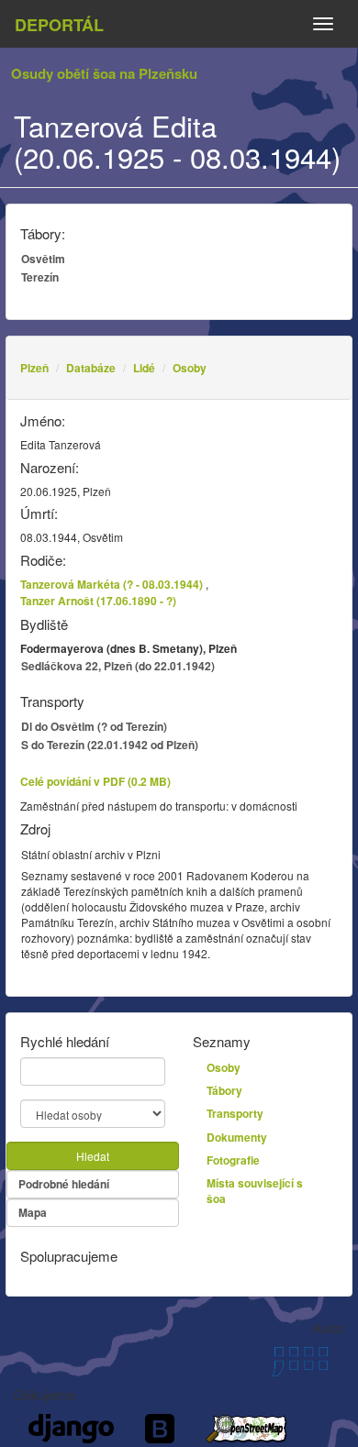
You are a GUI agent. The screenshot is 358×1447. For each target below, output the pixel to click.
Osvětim (43, 258)
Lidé (144, 367)
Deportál (59, 25)
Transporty (235, 1113)
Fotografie (233, 1160)
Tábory (224, 1090)
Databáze (91, 367)
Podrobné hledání (63, 1184)
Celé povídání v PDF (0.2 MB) (95, 781)
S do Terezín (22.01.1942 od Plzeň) (109, 744)
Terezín (40, 277)
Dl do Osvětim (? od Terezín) (94, 726)
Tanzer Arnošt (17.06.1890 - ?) (98, 600)
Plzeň (34, 367)
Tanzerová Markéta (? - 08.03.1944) (111, 584)
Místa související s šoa (255, 1191)
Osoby (190, 367)
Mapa (32, 1212)
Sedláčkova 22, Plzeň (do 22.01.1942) (118, 665)
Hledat (92, 1156)
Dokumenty (237, 1137)
